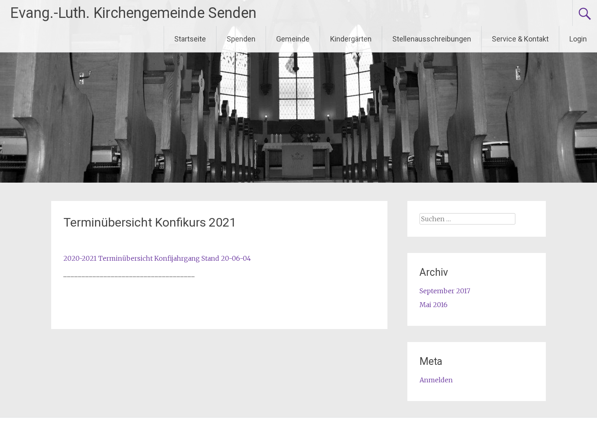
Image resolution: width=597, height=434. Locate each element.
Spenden (241, 39)
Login (578, 39)
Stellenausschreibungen (431, 39)
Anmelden (436, 380)
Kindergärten (351, 39)
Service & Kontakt (520, 39)
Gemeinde (292, 39)
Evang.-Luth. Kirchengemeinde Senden (133, 13)
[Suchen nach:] (467, 219)
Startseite (190, 39)
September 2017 (445, 291)
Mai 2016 (434, 305)
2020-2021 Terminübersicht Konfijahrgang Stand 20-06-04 (157, 258)
